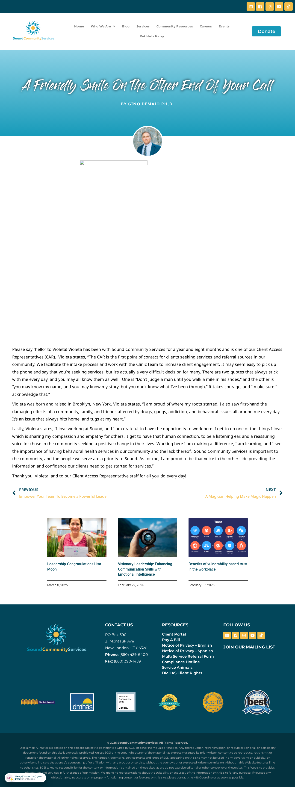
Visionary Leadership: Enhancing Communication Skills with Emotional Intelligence (145, 569)
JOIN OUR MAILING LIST (249, 647)
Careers (206, 26)
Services (143, 26)
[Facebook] (260, 6)
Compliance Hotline (181, 662)
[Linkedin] (251, 6)
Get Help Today (152, 36)
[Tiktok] (288, 6)
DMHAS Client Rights (182, 673)
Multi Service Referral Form (188, 656)
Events (224, 26)
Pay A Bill (171, 640)
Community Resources (174, 26)
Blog (126, 26)
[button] (103, 26)
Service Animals (177, 667)
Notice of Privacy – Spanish (187, 651)
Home (79, 26)
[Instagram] (270, 6)
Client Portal (174, 634)
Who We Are (101, 26)
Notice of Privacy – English (187, 645)
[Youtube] (279, 6)
